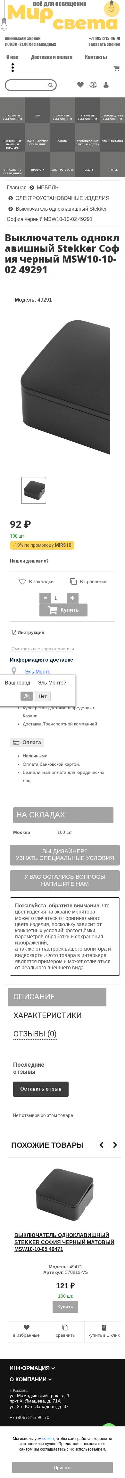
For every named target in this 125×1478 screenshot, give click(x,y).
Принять (62, 1467)
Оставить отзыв (41, 1089)
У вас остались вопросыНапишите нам (64, 880)
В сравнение (93, 581)
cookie (48, 1438)
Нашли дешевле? (29, 561)
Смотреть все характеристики (43, 648)
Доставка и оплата (51, 57)
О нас (12, 57)
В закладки (41, 581)
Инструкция (30, 632)
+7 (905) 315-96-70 (104, 38)
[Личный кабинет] (106, 85)
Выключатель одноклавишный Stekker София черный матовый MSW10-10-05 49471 (62, 1242)
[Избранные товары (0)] (80, 85)
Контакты (96, 57)
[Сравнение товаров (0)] (94, 85)
